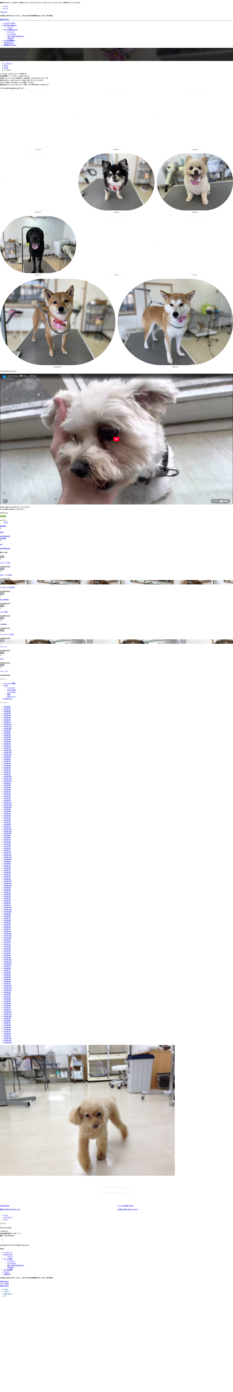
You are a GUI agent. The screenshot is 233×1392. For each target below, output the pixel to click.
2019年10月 (7, 885)
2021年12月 (7, 829)
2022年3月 (7, 822)
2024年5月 (7, 765)
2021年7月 (7, 840)
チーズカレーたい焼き (7, 587)
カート (6, 8)
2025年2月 (7, 746)
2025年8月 (7, 733)
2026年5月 (7, 713)
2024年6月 (7, 763)
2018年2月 (7, 929)
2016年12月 (7, 959)
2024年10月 (7, 755)
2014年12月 (7, 1012)
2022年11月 (7, 805)
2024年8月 (7, 759)
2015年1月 (7, 1010)
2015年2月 (7, 1007)
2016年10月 (7, 964)
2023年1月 (7, 800)
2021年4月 (7, 846)
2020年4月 (7, 872)
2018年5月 (7, 922)
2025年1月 (7, 748)
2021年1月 (7, 853)
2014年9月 (7, 1018)
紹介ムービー (11, 696)
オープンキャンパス (7, 634)
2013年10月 (7, 1042)
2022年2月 (7, 824)
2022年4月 (7, 820)
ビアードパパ (3, 646)
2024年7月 (7, 761)
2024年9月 (7, 757)
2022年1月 (7, 826)
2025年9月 (7, 731)
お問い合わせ (4, 19)
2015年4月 (7, 1003)
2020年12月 (7, 855)
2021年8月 (7, 837)
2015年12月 (7, 986)
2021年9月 (7, 835)
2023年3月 (7, 796)
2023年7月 (7, 787)
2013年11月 (7, 1040)
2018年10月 (7, 911)
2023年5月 (7, 792)
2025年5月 (7, 739)
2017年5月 (7, 949)
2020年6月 (7, 868)
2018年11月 (7, 909)
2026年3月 (7, 717)
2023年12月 (7, 776)
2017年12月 (7, 933)
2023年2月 (7, 798)
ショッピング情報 (9, 683)
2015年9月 (7, 992)
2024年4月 (7, 768)
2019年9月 (7, 888)
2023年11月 (7, 779)
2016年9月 (7, 966)
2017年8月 (7, 942)
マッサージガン (4, 671)
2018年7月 (7, 918)
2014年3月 (7, 1031)
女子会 (2, 659)
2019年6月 (7, 894)
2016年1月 (7, 983)
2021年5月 (7, 844)
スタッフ (10, 27)
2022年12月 (7, 803)
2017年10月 (7, 938)
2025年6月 (7, 737)
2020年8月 (7, 864)
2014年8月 (7, 1020)
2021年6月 (7, 842)
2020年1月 (7, 879)
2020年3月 (7, 874)
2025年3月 (7, 744)
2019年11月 (7, 883)
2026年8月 (7, 707)
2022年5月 (7, 818)
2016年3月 (7, 979)
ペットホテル (11, 34)
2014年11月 (7, 1014)
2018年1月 (7, 931)
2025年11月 (7, 726)
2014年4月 (7, 1029)
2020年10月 (7, 859)
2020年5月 (7, 870)
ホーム (6, 6)
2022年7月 (7, 813)
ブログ (6, 522)
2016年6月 (7, 973)
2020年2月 (7, 877)
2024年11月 (7, 752)
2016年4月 (7, 977)
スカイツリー (5, 563)
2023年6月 (7, 789)
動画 (8, 694)
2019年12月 (7, 881)
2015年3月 (7, 1005)
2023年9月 (7, 783)
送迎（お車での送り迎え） (16, 36)
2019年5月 (7, 896)
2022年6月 (7, 816)
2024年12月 (7, 750)
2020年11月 (7, 857)
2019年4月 (7, 898)
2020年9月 (7, 861)
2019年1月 (7, 905)
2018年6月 (7, 920)
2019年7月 (7, 892)
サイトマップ (8, 1217)
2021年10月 (7, 833)
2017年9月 (7, 940)
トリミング (11, 32)
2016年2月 (7, 981)
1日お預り (10, 38)
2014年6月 (7, 1025)
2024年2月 (7, 772)
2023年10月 (7, 781)
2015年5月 (7, 1001)
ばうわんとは (8, 1254)
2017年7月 (7, 944)
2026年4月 (7, 715)
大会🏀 (3, 624)
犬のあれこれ (8, 698)
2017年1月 (7, 957)
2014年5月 (7, 1027)
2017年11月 (7, 935)
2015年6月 (7, 999)
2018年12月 (7, 907)
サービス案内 (8, 1259)
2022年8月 (7, 811)
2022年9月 (7, 809)
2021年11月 (7, 831)
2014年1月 (7, 1036)
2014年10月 (7, 1016)
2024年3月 (7, 770)
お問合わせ (7, 1274)
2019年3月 (7, 901)
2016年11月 (7, 962)
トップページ (8, 1252)
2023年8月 (7, 785)
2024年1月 (7, 774)
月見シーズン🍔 (6, 575)
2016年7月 (7, 970)
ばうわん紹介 (11, 690)
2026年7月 (7, 709)
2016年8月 (7, 968)
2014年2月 (7, 1034)
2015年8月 (7, 994)
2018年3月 (7, 927)
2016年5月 (7, 975)
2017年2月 (7, 955)
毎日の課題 (4, 599)
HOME (6, 1289)
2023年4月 (7, 794)
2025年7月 (7, 735)
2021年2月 (7, 850)
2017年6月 (7, 946)
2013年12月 (7, 1038)
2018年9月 (7, 914)
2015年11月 (7, 988)
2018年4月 (7, 925)
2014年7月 (7, 1023)
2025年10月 (7, 728)
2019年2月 (7, 903)
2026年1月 (7, 722)
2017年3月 (7, 953)
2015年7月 (7, 997)
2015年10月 (7, 990)
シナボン (4, 612)
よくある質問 (8, 1270)
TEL (5, 1296)
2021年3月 (7, 848)
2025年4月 (7, 741)
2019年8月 (7, 890)
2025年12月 (7, 724)
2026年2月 (7, 720)
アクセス (6, 1272)
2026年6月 (7, 711)
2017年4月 (7, 951)
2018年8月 (7, 916)
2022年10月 (7, 807)
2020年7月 (7, 866)
